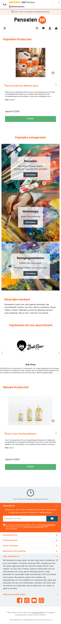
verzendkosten (37, 612)
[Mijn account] (50, 27)
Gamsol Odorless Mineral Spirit (21, 85)
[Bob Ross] (30, 346)
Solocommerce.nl (44, 620)
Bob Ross (31, 364)
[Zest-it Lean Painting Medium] (30, 410)
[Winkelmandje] (56, 27)
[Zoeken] (37, 27)
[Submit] (52, 519)
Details (30, 118)
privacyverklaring (48, 525)
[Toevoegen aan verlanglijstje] (53, 74)
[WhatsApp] (41, 600)
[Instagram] (27, 600)
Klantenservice (10, 540)
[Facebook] (19, 600)
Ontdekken (30, 175)
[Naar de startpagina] (30, 20)
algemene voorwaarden (33, 527)
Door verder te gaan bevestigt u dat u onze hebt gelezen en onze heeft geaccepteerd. (30, 527)
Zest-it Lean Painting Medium (20, 433)
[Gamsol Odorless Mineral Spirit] (30, 62)
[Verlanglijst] (43, 27)
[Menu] (4, 27)
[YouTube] (34, 600)
